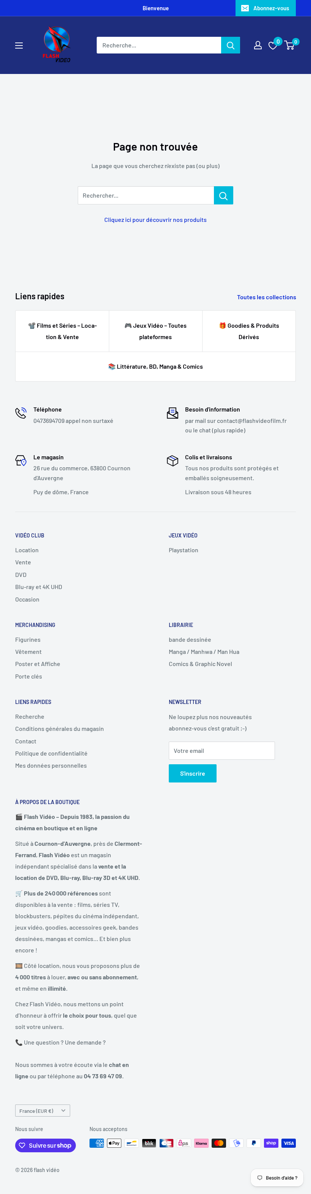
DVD (21, 574)
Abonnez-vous (271, 8)
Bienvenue (156, 8)
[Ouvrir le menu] (19, 45)
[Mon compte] (258, 45)
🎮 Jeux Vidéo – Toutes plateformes (155, 331)
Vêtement (28, 651)
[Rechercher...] (223, 195)
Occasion (27, 599)
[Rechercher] (230, 45)
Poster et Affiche (37, 663)
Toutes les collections (267, 296)
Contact (25, 741)
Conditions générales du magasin (59, 728)
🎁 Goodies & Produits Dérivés (249, 331)
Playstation (183, 549)
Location (27, 549)
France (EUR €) (36, 1111)
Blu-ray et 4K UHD (38, 586)
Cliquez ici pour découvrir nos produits (155, 219)
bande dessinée (190, 639)
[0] (289, 45)
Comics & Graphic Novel (200, 663)
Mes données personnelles (51, 765)
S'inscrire (192, 773)
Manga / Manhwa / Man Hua (204, 651)
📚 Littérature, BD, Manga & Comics (155, 366)
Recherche (29, 716)
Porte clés (28, 676)
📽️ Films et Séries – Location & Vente (62, 331)
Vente (23, 562)
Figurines (28, 639)
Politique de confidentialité (51, 753)
